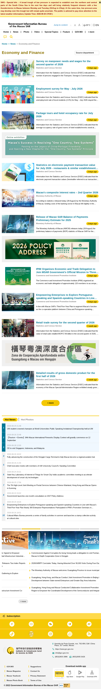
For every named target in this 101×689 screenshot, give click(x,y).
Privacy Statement (38, 676)
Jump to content (60, 25)
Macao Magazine (14, 671)
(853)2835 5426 (78, 657)
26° (88, 25)
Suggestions (35, 667)
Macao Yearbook (14, 676)
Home (4, 44)
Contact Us (35, 671)
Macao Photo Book (15, 680)
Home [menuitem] (6, 32)
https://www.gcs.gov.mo (64, 649)
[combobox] (87, 53)
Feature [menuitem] (66, 32)
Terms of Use (35, 680)
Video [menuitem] (37, 32)
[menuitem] (15, 32)
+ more (94, 598)
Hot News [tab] (10, 419)
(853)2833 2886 (61, 657)
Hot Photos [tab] (27, 419)
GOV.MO (10, 667)
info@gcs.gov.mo (62, 653)
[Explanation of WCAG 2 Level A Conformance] (64, 685)
